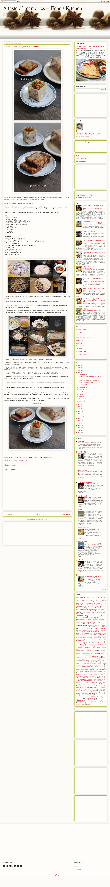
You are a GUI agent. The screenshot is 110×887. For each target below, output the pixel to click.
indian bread (90, 641)
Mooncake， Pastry (85, 663)
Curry (90, 627)
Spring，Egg (101, 689)
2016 (79, 416)
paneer (77, 669)
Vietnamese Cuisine (81, 354)
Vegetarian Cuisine (81, 351)
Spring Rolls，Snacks (91, 689)
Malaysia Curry (93, 655)
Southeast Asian (92, 687)
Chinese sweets (81, 619)
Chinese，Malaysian (18, 460)
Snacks (103, 684)
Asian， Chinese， (80, 598)
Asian (10, 460)
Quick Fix (87, 676)
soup (84, 685)
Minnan (77, 663)
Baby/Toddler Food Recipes (83, 337)
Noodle (100, 665)
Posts (77, 866)
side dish (99, 682)
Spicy (77, 689)
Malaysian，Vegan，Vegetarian (88, 660)
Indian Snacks (98, 643)
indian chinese (101, 641)
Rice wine (80, 677)
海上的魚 (80, 509)
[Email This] (44, 457)
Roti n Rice (81, 441)
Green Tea (82, 634)
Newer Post (8, 514)
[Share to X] (47, 457)
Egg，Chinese (103, 631)
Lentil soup (84, 653)
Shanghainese (79, 682)
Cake (77, 612)
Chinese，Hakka (88, 620)
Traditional (85, 697)
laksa (85, 651)
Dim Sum (91, 630)
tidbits (82, 694)
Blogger (58, 875)
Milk (103, 661)
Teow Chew (84, 693)
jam (105, 646)
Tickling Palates (82, 470)
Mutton (99, 663)
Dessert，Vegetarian (82, 630)
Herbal (77, 636)
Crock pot (78, 626)
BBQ (98, 608)
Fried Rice (88, 633)
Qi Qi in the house (83, 560)
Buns (93, 611)
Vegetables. (100, 698)
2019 (79, 409)
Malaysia (83, 655)
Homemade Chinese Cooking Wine (85, 637)
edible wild (89, 631)
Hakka (95, 634)
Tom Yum (102, 694)
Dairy (97, 626)
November (82, 387)
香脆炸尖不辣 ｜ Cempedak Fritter (93, 497)
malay (96, 653)
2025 (79, 368)
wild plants (81, 703)
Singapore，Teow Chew (87, 684)
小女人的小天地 (82, 452)
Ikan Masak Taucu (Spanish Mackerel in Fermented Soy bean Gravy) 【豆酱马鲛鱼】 (94, 300)
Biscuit (90, 609)
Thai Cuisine (79, 348)
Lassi (90, 651)
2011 (79, 427)
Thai (90, 693)
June (80, 389)
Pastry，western (80, 671)
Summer (104, 690)
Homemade (103, 636)
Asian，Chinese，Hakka (89, 604)
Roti (93, 677)
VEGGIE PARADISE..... (84, 528)
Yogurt (98, 702)
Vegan (92, 697)
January (81, 401)
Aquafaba (78, 597)
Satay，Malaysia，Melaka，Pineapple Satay (94, 679)
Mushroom (94, 663)
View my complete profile (82, 136)
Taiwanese (95, 692)
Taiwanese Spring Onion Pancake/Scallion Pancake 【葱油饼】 (93, 222)
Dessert (103, 627)
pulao (99, 674)
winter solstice (93, 702)
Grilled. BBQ (89, 634)
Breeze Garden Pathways (84, 442)
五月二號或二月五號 (89, 511)
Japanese (80, 647)
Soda (80, 685)
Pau (87, 671)
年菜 (79, 704)
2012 (79, 425)
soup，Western (92, 685)
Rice (104, 676)
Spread (82, 689)
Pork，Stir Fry (82, 672)
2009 (79, 432)
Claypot (91, 623)
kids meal (89, 650)
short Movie (86, 682)
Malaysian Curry (79, 659)
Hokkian (82, 636)
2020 (79, 406)
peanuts (91, 671)
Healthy (26, 460)
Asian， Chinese (96, 597)
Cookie (102, 625)
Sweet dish (79, 692)
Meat (89, 662)
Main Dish (90, 653)
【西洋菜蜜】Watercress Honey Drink (89, 380)
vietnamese (94, 701)
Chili (103, 613)
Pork (104, 671)
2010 (79, 430)
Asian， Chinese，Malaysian (84, 601)
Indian (78, 641)
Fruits (94, 633)
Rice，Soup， (87, 677)
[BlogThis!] (46, 457)
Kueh (77, 651)
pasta (97, 669)
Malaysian (96, 657)
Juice (85, 647)
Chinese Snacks (89, 618)
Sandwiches (79, 679)
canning (88, 612)
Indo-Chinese (91, 644)
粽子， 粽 (84, 704)
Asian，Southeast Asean (87, 606)
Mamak (98, 660)
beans (102, 607)
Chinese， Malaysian (92, 619)
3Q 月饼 (86, 561)
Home (38, 514)
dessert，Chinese (83, 628)
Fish (82, 633)
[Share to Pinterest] (51, 457)
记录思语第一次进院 (89, 453)
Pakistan (89, 668)
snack (96, 684)
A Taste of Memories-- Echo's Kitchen (88, 131)
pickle (96, 671)
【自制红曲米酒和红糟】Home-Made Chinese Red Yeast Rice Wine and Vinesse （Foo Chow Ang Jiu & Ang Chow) (93, 208)
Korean (95, 650)
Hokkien (89, 636)
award (96, 606)
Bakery (85, 608)
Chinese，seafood (80, 622)
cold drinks (83, 625)
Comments (79, 869)
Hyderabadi (95, 639)
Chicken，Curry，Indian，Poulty (92, 613)
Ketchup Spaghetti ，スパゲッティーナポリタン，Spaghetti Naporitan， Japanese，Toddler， (91, 649)
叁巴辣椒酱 (56, 198)
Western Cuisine (80, 357)
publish (94, 674)
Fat (78, 633)
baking (92, 608)
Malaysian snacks (91, 659)
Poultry (78, 674)
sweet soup (87, 692)
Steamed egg (93, 690)
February (81, 399)
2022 (79, 372)
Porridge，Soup (90, 672)
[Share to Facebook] (49, 457)
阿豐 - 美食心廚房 (82, 496)
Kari (90, 647)
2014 (79, 420)
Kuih (81, 651)
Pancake (101, 668)
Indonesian (100, 644)
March (81, 396)
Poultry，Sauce (87, 674)
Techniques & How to (81, 346)
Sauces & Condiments (82, 343)
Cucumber (85, 626)
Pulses (81, 676)
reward (99, 676)
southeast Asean (80, 687)
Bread (101, 609)
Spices (102, 687)
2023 (79, 370)
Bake (79, 607)
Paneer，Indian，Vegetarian (87, 669)
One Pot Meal (100, 666)
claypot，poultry (97, 623)
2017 (79, 413)
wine (87, 702)
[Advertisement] (44, 28)
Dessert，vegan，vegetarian (97, 628)
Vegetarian (80, 701)
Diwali (96, 630)
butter (102, 610)
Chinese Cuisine (80, 335)
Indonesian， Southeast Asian (83, 646)
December (82, 374)
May (80, 392)
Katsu (94, 647)
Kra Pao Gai (101, 650)
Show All (104, 589)
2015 (79, 418)
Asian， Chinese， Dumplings (93, 598)
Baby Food (103, 606)
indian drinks (88, 643)
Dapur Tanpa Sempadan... (85, 482)
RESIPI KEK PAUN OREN (91, 483)
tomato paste (78, 697)
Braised (95, 609)
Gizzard (99, 633)
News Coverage (85, 665)
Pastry (102, 669)
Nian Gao (93, 665)
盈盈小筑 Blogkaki (81, 161)
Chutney (86, 623)
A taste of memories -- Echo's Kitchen (42, 7)
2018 (79, 411)
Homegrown (95, 636)
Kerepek (98, 647)
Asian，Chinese (86, 603)
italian (101, 646)
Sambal (102, 677)
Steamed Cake (84, 690)
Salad (97, 677)
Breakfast (87, 611)
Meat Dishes (96, 662)
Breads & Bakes (80, 340)
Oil (94, 666)
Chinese (79, 616)
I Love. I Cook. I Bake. (84, 575)
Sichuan (93, 682)
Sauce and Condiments (84, 681)
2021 (79, 404)
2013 (79, 423)
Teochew (78, 693)
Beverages (83, 609)
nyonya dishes (86, 666)
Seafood (99, 681)
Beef (77, 609)
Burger (98, 610)
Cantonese (95, 612)
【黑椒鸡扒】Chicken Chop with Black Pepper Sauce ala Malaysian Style (93, 309)
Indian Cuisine (80, 332)
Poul (103, 672)
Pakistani (95, 668)
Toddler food (89, 695)
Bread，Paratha (79, 610)
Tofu (97, 694)
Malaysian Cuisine (81, 329)
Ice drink (102, 639)
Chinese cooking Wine (94, 615)
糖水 (89, 704)
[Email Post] (41, 457)
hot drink (82, 639)
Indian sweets (80, 644)
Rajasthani (94, 676)
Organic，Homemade (80, 668)
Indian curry (79, 643)
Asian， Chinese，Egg (97, 600)
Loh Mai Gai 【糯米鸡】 (89, 231)
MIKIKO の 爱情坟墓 (83, 541)
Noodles (77, 666)
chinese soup (102, 617)
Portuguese (98, 672)
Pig (100, 671)
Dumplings (82, 631)
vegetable (90, 699)
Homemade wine (97, 637)
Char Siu (102, 612)
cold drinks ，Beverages (94, 625)
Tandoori (102, 692)
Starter (77, 690)
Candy (83, 612)
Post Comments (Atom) (41, 519)
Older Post (66, 514)
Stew (99, 690)
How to (88, 639)
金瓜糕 (16, 198)
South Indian (100, 685)
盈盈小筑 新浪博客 (81, 158)
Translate (88, 197)
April (80, 394)
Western (103, 701)
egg (96, 631)
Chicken (78, 614)
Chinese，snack (91, 622)
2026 (79, 365)
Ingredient (95, 646)
